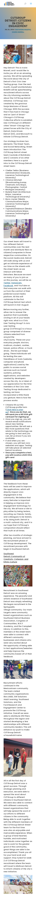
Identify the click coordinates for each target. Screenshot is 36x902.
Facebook (8, 285)
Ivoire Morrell (18, 32)
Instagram (16, 283)
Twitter (7, 283)
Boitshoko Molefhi (23, 29)
